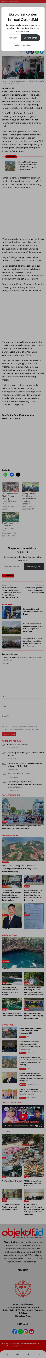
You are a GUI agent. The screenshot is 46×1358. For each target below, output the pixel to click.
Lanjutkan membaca (22, 45)
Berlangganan (30, 37)
